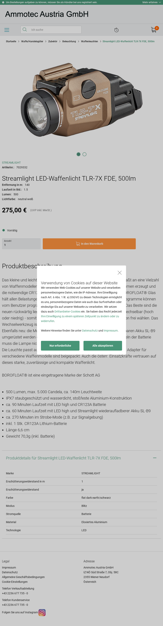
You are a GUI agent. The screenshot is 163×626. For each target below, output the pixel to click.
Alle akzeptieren (102, 345)
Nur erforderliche (60, 345)
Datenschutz (90, 330)
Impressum (111, 330)
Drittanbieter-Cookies (67, 311)
